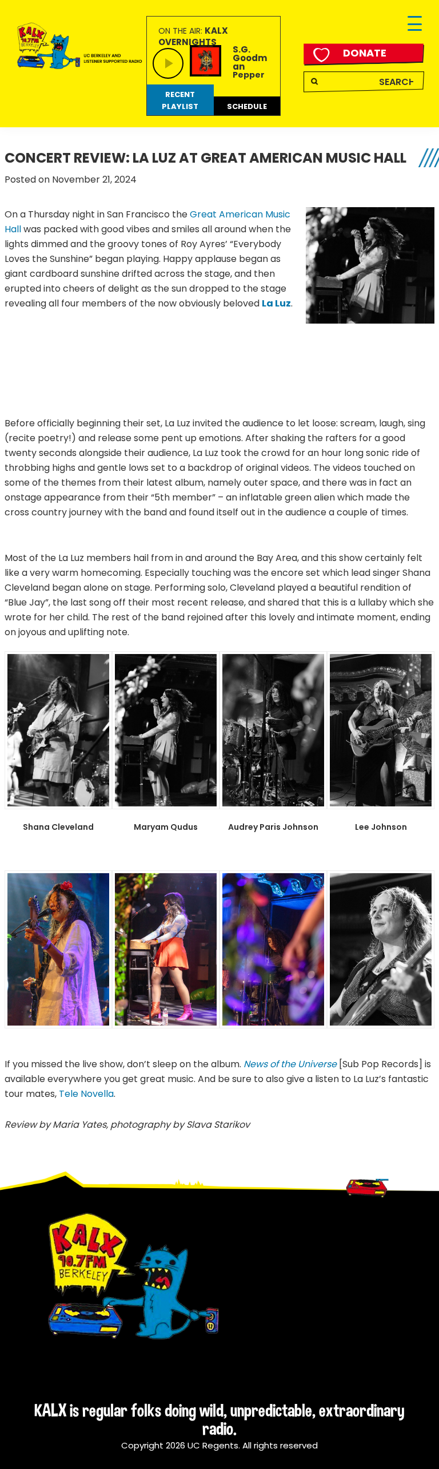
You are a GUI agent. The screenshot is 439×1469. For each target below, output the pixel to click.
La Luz (276, 303)
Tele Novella (86, 1093)
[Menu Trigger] (414, 24)
